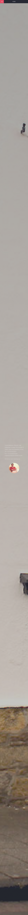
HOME (14, 1)
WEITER (14, 911)
